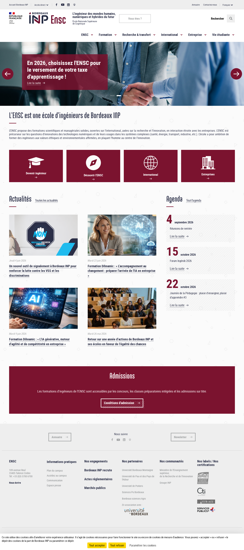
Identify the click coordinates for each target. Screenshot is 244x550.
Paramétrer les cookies (143, 545)
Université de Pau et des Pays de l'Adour (138, 478)
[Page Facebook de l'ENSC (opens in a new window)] (56, 4)
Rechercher (217, 19)
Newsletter (180, 437)
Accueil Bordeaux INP (18, 5)
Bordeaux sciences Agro (134, 498)
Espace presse (54, 485)
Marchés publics (95, 488)
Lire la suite (177, 236)
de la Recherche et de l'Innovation (176, 476)
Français (226, 4)
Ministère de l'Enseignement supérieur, (174, 471)
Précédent (8, 74)
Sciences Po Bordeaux (133, 492)
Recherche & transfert (136, 34)
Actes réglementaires (98, 479)
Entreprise (195, 34)
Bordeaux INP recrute (98, 470)
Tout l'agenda (193, 200)
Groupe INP (165, 482)
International (169, 34)
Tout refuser (117, 545)
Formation (105, 34)
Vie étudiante (221, 34)
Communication (55, 480)
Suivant (236, 74)
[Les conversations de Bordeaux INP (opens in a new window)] (74, 4)
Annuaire (196, 4)
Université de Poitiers (132, 486)
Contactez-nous (210, 4)
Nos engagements (96, 461)
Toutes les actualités (46, 200)
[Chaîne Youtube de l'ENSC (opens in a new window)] (62, 5)
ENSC (84, 34)
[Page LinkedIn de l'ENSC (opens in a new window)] (68, 5)
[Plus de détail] (235, 539)
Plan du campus (55, 470)
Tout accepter (97, 545)
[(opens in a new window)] (136, 517)
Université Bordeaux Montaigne (137, 470)
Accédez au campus (57, 475)
